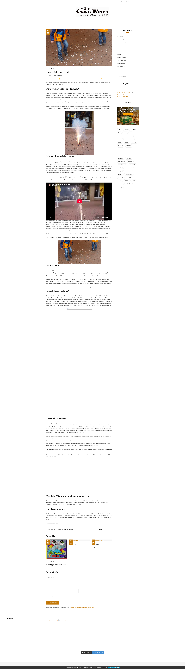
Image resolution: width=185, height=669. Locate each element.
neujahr (71, 529)
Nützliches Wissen (118, 22)
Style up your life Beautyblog (123, 96)
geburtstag (134, 142)
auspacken (134, 129)
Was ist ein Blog (120, 39)
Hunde (119, 155)
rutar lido (120, 174)
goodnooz (120, 151)
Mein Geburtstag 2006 (74, 547)
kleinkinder (120, 158)
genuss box (120, 145)
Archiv (119, 74)
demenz (126, 139)
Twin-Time (63, 22)
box (131, 132)
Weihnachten (128, 183)
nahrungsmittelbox (122, 164)
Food (98, 22)
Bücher (119, 139)
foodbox (126, 142)
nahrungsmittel (131, 161)
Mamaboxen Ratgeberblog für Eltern (124, 92)
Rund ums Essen (128, 171)
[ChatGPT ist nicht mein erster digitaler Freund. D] (69, 637)
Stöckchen (129, 177)
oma (125, 167)
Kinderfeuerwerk (63, 529)
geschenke (120, 148)
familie (119, 142)
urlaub (134, 180)
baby (119, 132)
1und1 (119, 129)
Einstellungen (114, 667)
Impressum (119, 48)
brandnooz (120, 135)
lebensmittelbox (121, 161)
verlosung (120, 183)
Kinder (126, 155)
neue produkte (132, 164)
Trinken (119, 180)
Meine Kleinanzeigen (121, 66)
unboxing (127, 180)
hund (134, 151)
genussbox (128, 145)
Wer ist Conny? (120, 36)
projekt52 (132, 167)
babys (125, 132)
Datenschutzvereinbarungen (122, 45)
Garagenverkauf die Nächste (99, 547)
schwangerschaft (129, 174)
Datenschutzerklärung (121, 42)
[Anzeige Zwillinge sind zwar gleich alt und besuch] (22, 634)
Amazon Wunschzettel (121, 60)
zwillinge (120, 187)
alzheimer (126, 129)
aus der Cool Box (50, 424)
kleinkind (133, 155)
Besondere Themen (76, 22)
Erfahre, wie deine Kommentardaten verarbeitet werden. (82, 607)
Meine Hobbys (89, 22)
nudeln (119, 167)
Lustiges (106, 22)
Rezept (119, 171)
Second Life (120, 177)
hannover (128, 151)
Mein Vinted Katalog (121, 63)
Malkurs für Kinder (121, 89)
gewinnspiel (128, 148)
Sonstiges (130, 22)
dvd (132, 139)
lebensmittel (129, 158)
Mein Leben (53, 22)
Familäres (51, 68)
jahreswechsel (52, 529)
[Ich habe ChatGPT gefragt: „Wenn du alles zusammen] (115, 633)
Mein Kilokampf (120, 94)
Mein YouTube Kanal (121, 57)
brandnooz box (129, 135)
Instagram (119, 54)
